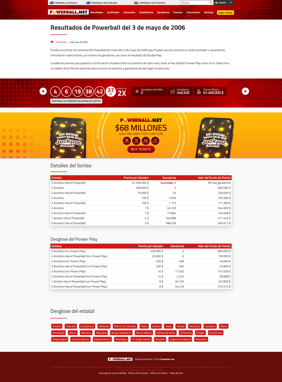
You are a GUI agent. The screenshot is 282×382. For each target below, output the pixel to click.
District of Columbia (125, 326)
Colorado (71, 326)
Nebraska (101, 333)
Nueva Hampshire (121, 333)
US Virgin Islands (141, 339)
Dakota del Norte (166, 333)
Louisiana (210, 326)
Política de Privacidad (138, 373)
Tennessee (121, 339)
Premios (178, 12)
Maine (223, 326)
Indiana (156, 326)
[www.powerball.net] (68, 11)
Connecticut (87, 326)
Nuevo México (144, 333)
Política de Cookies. (159, 373)
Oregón (200, 333)
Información (193, 12)
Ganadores (163, 12)
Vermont (160, 339)
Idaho (144, 326)
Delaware (104, 326)
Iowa (168, 326)
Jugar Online (225, 13)
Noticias (208, 12)
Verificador (113, 12)
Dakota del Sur (102, 339)
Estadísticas (146, 12)
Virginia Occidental (180, 339)
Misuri (72, 333)
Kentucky (194, 326)
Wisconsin (201, 339)
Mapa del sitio (176, 373)
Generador (129, 12)
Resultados (96, 12)
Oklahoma (185, 333)
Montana (86, 333)
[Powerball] (51, 42)
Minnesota (58, 333)
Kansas (181, 326)
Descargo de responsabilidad (112, 373)
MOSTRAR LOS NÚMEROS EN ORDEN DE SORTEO (76, 101)
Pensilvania (215, 333)
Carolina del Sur (80, 339)
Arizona (57, 326)
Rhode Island (60, 339)
